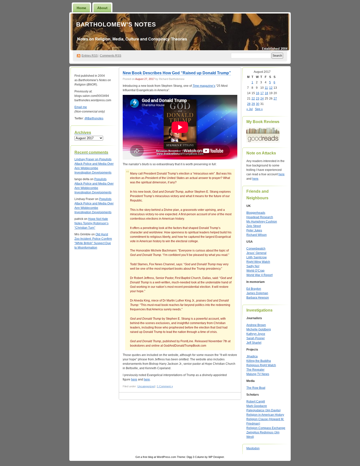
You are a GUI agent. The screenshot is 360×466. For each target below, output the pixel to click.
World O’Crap (255, 270)
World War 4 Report (259, 275)
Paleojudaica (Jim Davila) (263, 410)
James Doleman (257, 293)
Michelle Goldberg (258, 329)
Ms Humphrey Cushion (261, 221)
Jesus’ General (256, 253)
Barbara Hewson (257, 297)
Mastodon (253, 448)
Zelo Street (253, 226)
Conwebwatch (255, 248)
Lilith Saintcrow (256, 257)
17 (262, 93)
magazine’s (203, 86)
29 (253, 104)
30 (257, 104)
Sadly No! (252, 266)
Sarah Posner (255, 338)
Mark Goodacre (256, 406)
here (134, 379)
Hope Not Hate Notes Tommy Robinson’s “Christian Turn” (91, 223)
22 (253, 98)
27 (275, 98)
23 (257, 98)
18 (266, 93)
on (86, 159)
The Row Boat (255, 388)
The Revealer (255, 369)
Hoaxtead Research (259, 217)
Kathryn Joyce (255, 334)
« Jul (249, 109)
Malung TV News (257, 374)
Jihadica (252, 356)
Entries (90, 55)
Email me (80, 107)
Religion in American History (265, 414)
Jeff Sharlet (253, 342)
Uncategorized (146, 386)
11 (266, 87)
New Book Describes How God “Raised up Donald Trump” (177, 73)
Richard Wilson (256, 235)
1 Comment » (165, 386)
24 (262, 98)
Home (81, 8)
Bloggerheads (255, 212)
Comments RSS (110, 55)
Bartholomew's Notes (116, 24)
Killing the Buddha (258, 361)
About (102, 8)
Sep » (259, 109)
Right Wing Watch (258, 262)
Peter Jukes (254, 230)
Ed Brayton (253, 288)
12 (271, 87)
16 (257, 93)
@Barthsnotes (93, 118)
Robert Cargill (255, 401)
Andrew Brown (256, 325)
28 (249, 104)
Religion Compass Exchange (265, 428)
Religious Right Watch (261, 365)
